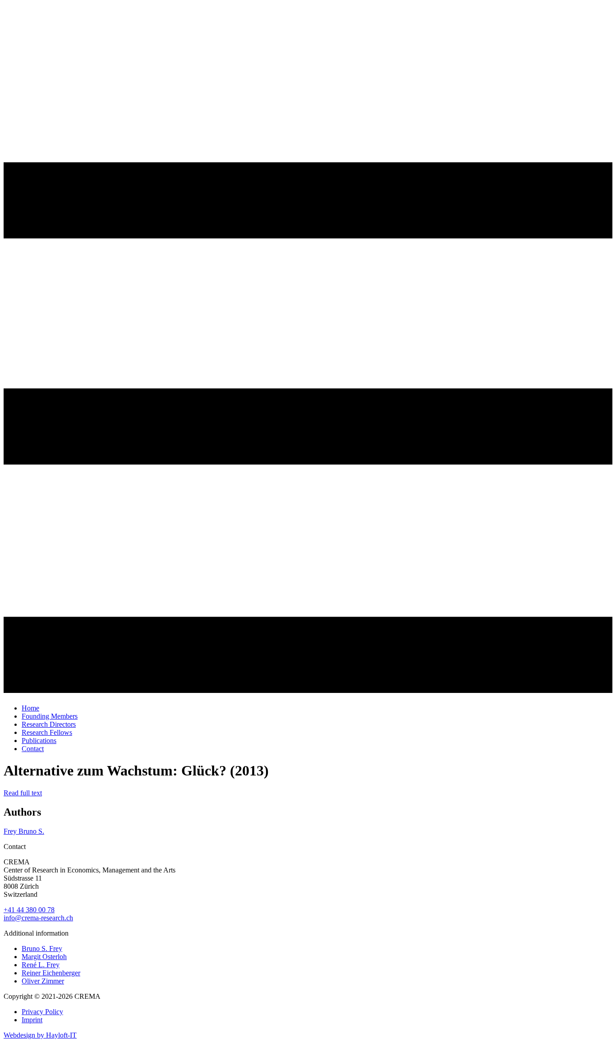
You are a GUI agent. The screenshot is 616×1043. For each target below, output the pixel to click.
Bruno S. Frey (42, 948)
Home (30, 708)
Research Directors (49, 724)
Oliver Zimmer (43, 981)
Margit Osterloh (44, 956)
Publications (39, 740)
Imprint (32, 1020)
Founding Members (50, 716)
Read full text (23, 793)
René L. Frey (41, 965)
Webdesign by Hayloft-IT (40, 1035)
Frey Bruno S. (24, 831)
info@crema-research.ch (38, 918)
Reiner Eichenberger (51, 973)
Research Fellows (47, 732)
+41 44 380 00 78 (29, 910)
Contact (33, 748)
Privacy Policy (42, 1011)
